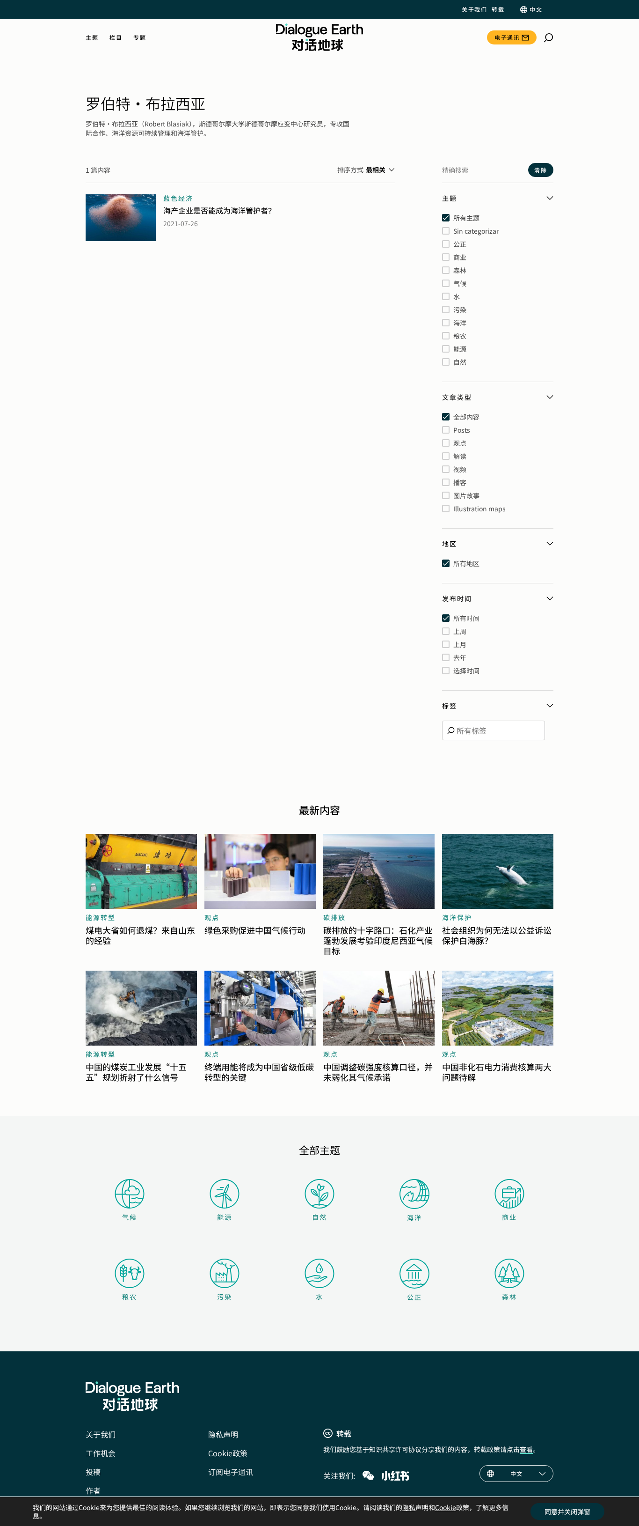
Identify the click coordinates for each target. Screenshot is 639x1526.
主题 (92, 37)
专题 (139, 37)
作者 (93, 1490)
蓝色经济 (178, 198)
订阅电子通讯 (230, 1471)
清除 (540, 170)
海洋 (414, 1217)
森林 (509, 1296)
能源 (224, 1217)
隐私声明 (223, 1434)
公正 (414, 1297)
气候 (129, 1217)
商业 (509, 1217)
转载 (498, 9)
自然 (319, 1217)
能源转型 (101, 917)
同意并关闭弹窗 (567, 1511)
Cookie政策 (227, 1453)
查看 (526, 1449)
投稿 (93, 1471)
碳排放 (334, 917)
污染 (224, 1296)
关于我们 (474, 9)
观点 (211, 917)
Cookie (445, 1507)
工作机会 (101, 1453)
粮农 (129, 1296)
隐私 (408, 1507)
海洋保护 (457, 917)
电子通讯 (507, 37)
